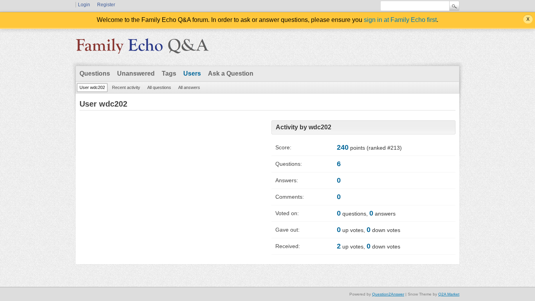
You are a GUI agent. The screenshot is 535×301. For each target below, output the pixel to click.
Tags (169, 73)
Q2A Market (448, 294)
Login (84, 4)
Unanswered (136, 73)
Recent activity (126, 87)
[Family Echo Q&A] (142, 48)
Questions (95, 73)
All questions (159, 87)
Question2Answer (388, 294)
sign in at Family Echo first (400, 19)
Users (192, 73)
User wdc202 (92, 87)
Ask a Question (230, 73)
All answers (189, 87)
